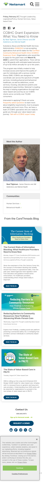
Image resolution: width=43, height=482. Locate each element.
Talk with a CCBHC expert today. (22, 114)
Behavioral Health (13, 207)
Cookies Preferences (20, 474)
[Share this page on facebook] (9, 28)
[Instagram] (20, 430)
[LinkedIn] (11, 430)
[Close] (36, 439)
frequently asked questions (13, 103)
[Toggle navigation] (37, 4)
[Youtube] (30, 430)
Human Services (13, 203)
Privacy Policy (31, 453)
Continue (19, 468)
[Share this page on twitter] (14, 28)
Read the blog (11, 286)
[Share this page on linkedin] (4, 28)
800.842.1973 (21, 414)
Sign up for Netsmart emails (19, 417)
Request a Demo (21, 423)
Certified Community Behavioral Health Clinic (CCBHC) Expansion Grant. (21, 52)
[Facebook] (16, 430)
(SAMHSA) (19, 48)
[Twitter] (25, 430)
